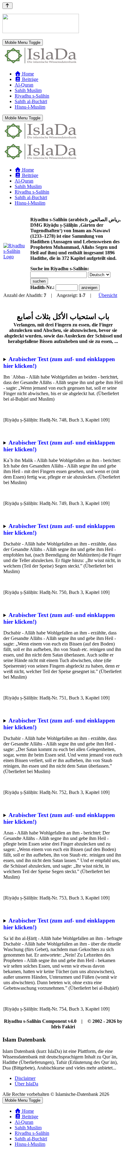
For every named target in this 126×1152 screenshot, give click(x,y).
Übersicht (107, 295)
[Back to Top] (7, 5)
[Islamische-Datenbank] (40, 63)
